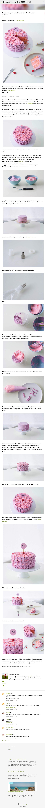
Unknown (8, 693)
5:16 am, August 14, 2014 (11, 709)
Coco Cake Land (20, 20)
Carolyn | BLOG (9, 722)
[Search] (32, 2)
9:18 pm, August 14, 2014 (11, 731)
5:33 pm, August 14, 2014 (11, 724)
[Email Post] (3, 681)
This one (21, 161)
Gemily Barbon (9, 734)
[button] (3, 17)
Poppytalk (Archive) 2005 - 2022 (17, 2)
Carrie (7, 703)
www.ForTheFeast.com (10, 707)
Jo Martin (8, 712)
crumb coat (30, 237)
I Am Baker (30, 103)
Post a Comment (5, 740)
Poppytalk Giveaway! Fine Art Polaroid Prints (17, 759)
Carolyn (7, 719)
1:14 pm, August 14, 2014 (11, 716)
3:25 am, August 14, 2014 (11, 700)
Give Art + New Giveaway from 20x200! (15, 791)
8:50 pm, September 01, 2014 (12, 738)
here (16, 159)
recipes (4, 683)
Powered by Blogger (23, 804)
